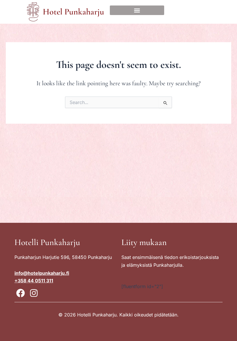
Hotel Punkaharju (73, 11)
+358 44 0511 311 (33, 280)
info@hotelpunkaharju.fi (41, 273)
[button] (137, 10)
